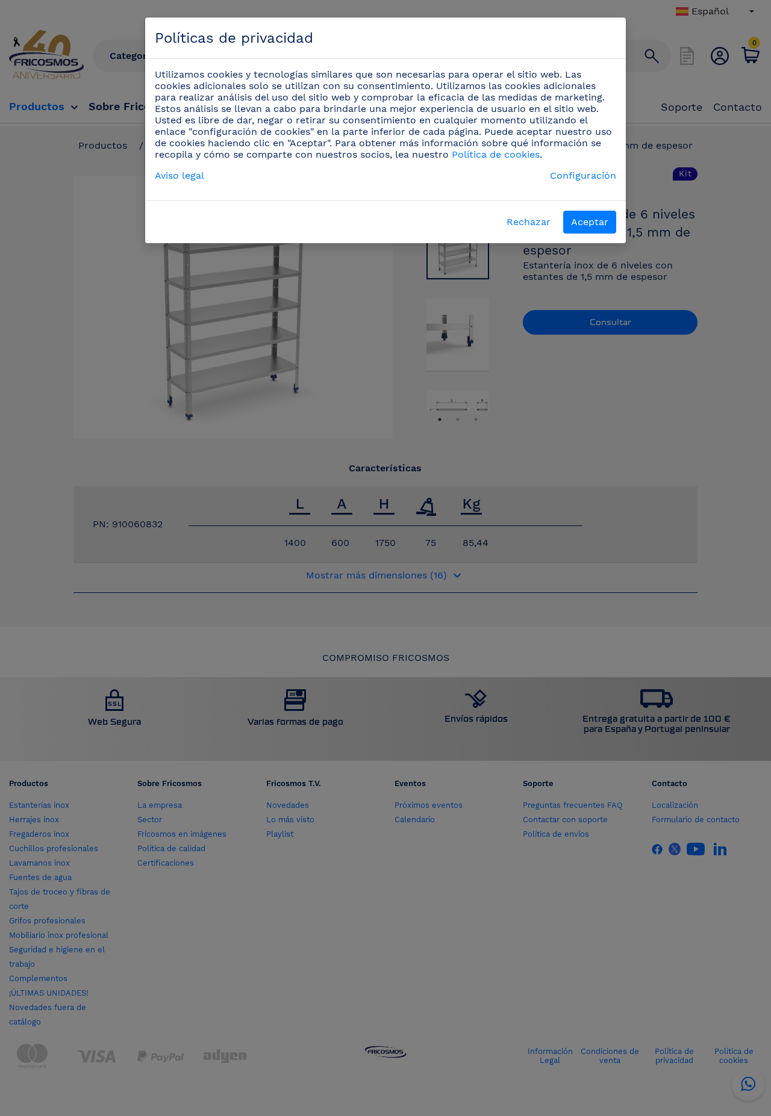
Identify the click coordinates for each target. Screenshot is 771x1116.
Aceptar (589, 222)
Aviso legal (179, 175)
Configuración (583, 175)
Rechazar (529, 222)
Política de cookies (496, 154)
